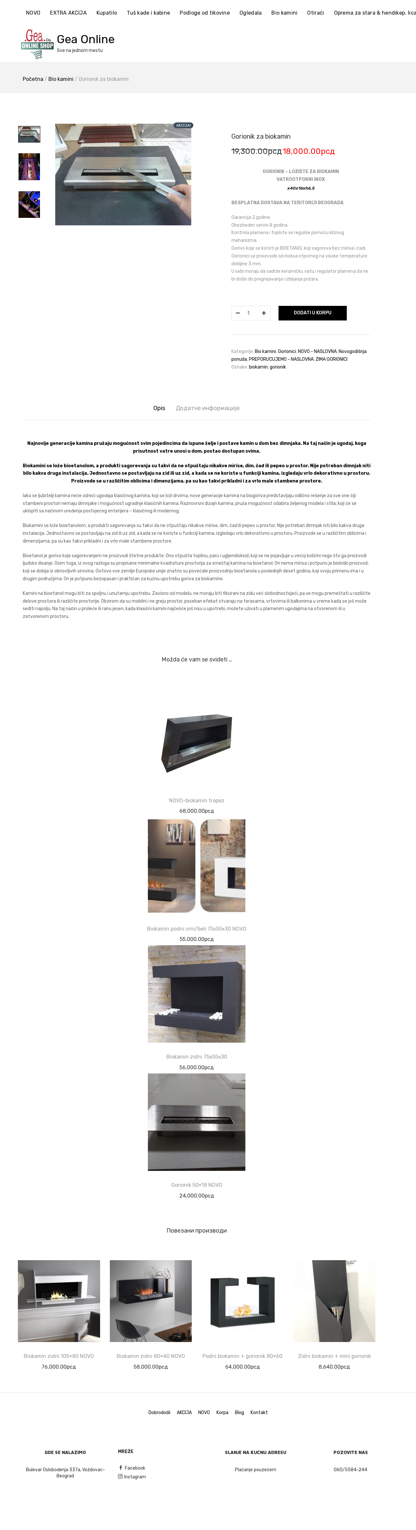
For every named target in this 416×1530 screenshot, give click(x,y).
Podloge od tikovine (205, 13)
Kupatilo (107, 13)
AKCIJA (184, 1412)
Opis (159, 408)
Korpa (222, 1412)
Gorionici (287, 351)
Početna (33, 79)
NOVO (33, 13)
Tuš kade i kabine (148, 13)
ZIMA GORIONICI (331, 359)
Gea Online (86, 39)
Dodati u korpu (313, 313)
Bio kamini (284, 13)
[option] (123, 174)
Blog (239, 1412)
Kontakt (259, 1412)
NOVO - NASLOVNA (317, 351)
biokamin (258, 367)
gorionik (278, 367)
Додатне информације (208, 408)
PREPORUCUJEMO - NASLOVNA (281, 359)
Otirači (315, 13)
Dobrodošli (159, 1412)
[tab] (159, 408)
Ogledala (251, 13)
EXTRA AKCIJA (68, 13)
